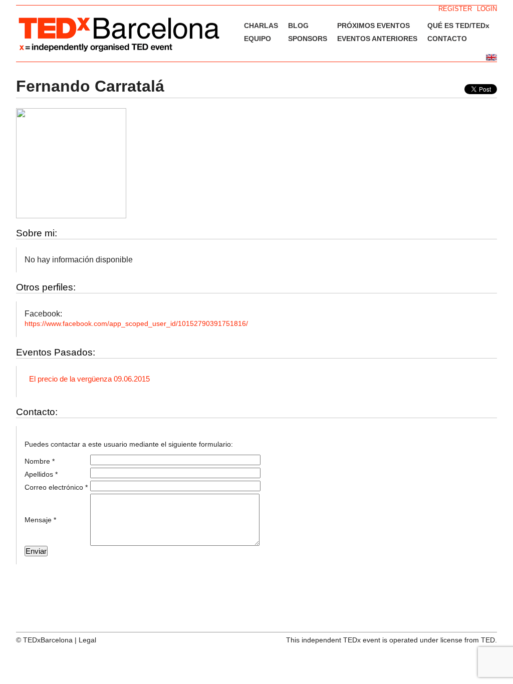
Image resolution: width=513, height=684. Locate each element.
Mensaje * (40, 520)
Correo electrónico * (56, 487)
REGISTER (455, 9)
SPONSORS (307, 39)
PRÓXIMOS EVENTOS (373, 26)
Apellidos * (41, 474)
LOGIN (487, 9)
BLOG (298, 26)
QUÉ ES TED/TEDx (458, 26)
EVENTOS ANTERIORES (377, 39)
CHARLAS (261, 26)
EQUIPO (257, 39)
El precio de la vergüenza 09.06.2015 (89, 379)
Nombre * (40, 461)
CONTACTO (447, 39)
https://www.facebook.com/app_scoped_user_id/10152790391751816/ (136, 323)
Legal (87, 640)
